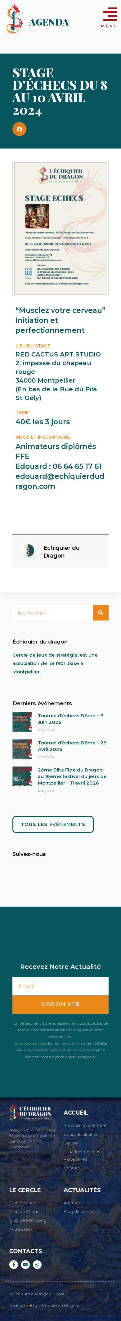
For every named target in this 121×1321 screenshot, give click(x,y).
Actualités (82, 1190)
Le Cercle (25, 1190)
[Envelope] (25, 1264)
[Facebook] (13, 1264)
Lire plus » (46, 730)
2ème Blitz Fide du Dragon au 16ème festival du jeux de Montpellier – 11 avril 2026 (72, 776)
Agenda (49, 22)
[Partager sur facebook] (19, 129)
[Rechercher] (101, 612)
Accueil (76, 1112)
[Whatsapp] (37, 1264)
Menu (109, 25)
